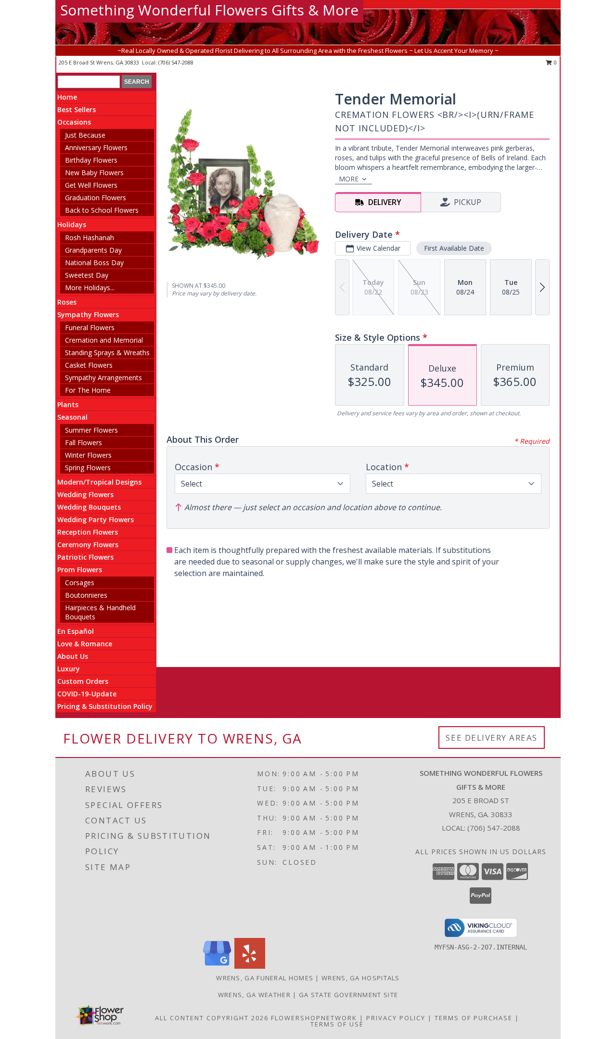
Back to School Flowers (102, 210)
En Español (75, 631)
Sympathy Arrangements (103, 377)
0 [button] (554, 62)
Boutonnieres (86, 595)
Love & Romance (84, 643)
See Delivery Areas (492, 737)
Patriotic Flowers (85, 557)
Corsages (79, 582)
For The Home (88, 390)
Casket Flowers (89, 365)
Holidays (71, 224)
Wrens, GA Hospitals (360, 978)
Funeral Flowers (90, 327)
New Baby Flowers (94, 172)
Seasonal (72, 417)
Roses (67, 302)
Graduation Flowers (95, 197)
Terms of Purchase (474, 1017)
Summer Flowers (91, 430)
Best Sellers (76, 109)
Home (67, 97)
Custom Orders (82, 681)
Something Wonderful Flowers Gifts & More (209, 10)
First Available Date (454, 248)
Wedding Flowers (85, 494)
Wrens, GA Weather (254, 994)
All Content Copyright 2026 (212, 1017)
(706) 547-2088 (175, 62)
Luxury (68, 668)
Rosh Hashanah (89, 237)
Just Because (85, 135)
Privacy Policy (395, 1017)
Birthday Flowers (91, 160)
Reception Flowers (87, 532)
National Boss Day (94, 262)
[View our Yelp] (249, 966)
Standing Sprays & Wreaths (107, 352)
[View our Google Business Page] (217, 966)
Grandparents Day (93, 250)
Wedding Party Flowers (95, 519)
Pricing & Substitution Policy (105, 706)
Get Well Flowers (91, 185)
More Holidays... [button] (90, 287)
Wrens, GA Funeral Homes (264, 978)
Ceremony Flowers (87, 544)
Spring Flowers (88, 467)
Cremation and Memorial (104, 340)
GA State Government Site (348, 994)
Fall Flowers (83, 442)
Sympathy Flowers (88, 314)
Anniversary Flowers (96, 147)
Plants (67, 404)
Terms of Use (337, 1024)
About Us (72, 656)
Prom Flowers (79, 569)
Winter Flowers (88, 455)
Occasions (74, 122)
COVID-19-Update (86, 693)
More (349, 178)
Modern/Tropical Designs (99, 482)
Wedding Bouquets (89, 507)
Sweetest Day (86, 275)
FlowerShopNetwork (314, 1017)
